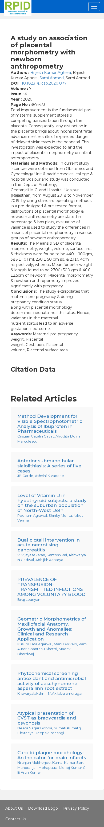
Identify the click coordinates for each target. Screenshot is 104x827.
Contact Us (15, 819)
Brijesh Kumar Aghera (50, 72)
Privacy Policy (76, 808)
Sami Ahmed (51, 77)
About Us (14, 808)
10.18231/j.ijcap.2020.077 (44, 83)
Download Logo (43, 808)
